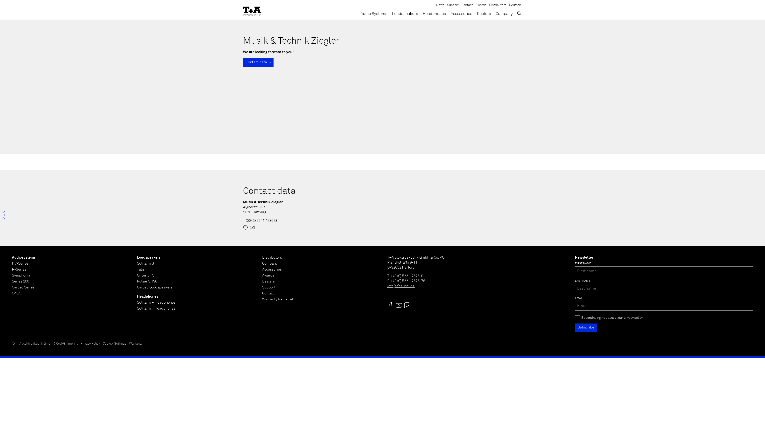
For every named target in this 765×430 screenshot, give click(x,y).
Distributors (497, 5)
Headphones (434, 14)
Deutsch (515, 5)
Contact (467, 5)
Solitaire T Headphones (156, 308)
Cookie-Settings (114, 343)
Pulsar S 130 (147, 281)
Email (579, 298)
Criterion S (145, 275)
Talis (141, 269)
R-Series (19, 269)
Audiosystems (24, 257)
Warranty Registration (280, 299)
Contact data (256, 62)
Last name (582, 281)
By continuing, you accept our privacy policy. (612, 317)
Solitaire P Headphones (156, 302)
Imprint (72, 343)
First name (583, 263)
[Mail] (252, 227)
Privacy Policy (90, 343)
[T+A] (252, 10)
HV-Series (20, 263)
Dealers (484, 14)
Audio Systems (374, 14)
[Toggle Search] (519, 13)
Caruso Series (23, 287)
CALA (16, 293)
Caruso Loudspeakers (155, 287)
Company (504, 14)
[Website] (245, 227)
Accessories (461, 14)
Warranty (135, 343)
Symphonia (21, 275)
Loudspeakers (405, 14)
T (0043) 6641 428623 (260, 221)
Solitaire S (145, 263)
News (440, 5)
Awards (481, 5)
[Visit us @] (390, 305)
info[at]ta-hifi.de (401, 286)
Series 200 (20, 281)
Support (453, 5)
